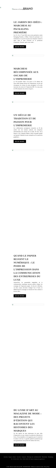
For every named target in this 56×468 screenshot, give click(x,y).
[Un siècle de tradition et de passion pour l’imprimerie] (28, 106)
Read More (20, 46)
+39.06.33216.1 (16, 459)
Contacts (24, 456)
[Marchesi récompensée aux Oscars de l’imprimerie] (28, 60)
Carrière (19, 456)
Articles (6, 456)
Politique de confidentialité (34, 456)
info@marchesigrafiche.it (39, 459)
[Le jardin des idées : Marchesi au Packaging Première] (28, 13)
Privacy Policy (47, 466)
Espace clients (12, 456)
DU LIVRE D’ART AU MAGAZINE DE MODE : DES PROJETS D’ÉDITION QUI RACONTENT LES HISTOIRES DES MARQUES (27, 420)
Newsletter (45, 456)
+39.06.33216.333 (26, 459)
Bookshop (50, 456)
